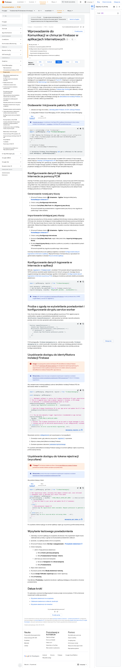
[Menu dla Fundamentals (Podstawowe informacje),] (35, 11)
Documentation (8, 7)
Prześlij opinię (78, 31)
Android (49, 62)
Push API (58, 80)
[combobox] (69, 1)
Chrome (52, 655)
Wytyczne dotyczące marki (75, 645)
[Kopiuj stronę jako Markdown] (72, 39)
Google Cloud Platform (71, 655)
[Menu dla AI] (41, 11)
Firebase (30, 27)
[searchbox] (11, 16)
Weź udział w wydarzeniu (53, 648)
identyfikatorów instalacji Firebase (70, 96)
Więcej (53, 2)
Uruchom (31, 2)
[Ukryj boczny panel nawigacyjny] (20, 665)
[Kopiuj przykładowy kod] (83, 128)
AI (39, 10)
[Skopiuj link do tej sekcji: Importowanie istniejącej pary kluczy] (66, 216)
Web (59, 62)
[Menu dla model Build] (26, 2)
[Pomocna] (81, 27)
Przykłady (26, 640)
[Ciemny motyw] (80, 128)
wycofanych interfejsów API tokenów (54, 296)
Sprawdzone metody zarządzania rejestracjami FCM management (50, 378)
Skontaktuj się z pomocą (74, 635)
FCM (18, 7)
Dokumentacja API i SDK (30, 637)
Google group (71, 640)
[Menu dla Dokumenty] (48, 2)
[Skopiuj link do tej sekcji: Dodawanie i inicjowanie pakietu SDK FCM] (79, 105)
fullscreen (117, 7)
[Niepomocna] (83, 27)
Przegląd (4, 10)
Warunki (26, 664)
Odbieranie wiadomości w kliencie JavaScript (44, 601)
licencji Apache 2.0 (39, 620)
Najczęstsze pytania (73, 648)
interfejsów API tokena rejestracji (48, 366)
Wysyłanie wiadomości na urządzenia (42, 598)
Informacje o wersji (73, 643)
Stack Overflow (72, 637)
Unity (76, 62)
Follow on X (49, 642)
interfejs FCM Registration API (46, 160)
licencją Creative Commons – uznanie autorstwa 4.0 (66, 618)
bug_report (114, 7)
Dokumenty (43, 2)
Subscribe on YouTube (52, 645)
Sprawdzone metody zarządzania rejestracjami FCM (46, 475)
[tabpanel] (56, 138)
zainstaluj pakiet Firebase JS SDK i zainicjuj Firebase (64, 110)
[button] (10, 29)
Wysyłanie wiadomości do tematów (41, 604)
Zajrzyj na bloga (50, 637)
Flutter (67, 62)
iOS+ (40, 62)
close (119, 7)
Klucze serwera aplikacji (56, 256)
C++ (41, 65)
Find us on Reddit (50, 640)
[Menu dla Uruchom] (36, 2)
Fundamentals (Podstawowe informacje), (21, 10)
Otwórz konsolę (106, 2)
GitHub (26, 645)
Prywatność (33, 664)
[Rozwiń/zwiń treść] (38, 45)
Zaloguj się (117, 2)
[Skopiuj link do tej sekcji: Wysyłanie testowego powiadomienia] (74, 531)
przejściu (49, 124)
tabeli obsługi (42, 82)
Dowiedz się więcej (38, 122)
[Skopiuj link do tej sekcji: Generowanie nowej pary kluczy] (61, 194)
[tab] (32, 117)
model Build (20, 2)
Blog (98, 2)
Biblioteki (26, 643)
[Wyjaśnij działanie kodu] (78, 128)
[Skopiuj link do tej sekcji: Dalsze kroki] (43, 589)
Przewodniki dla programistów (32, 635)
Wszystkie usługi (46, 657)
